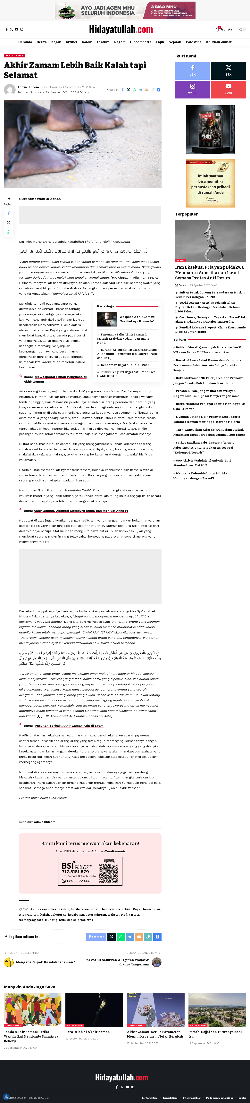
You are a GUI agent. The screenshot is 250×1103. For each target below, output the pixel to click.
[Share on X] (128, 90)
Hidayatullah (29, 914)
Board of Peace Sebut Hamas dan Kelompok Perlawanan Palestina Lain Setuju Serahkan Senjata (207, 365)
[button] (223, 29)
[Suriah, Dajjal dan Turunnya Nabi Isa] (217, 1010)
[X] (11, 29)
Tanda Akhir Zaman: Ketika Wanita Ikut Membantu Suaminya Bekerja (31, 1036)
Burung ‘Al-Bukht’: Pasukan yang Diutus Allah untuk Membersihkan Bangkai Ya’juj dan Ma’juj (127, 354)
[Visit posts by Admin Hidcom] (10, 90)
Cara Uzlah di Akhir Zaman (87, 1032)
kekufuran (58, 914)
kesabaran (76, 914)
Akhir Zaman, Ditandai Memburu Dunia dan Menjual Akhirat (81, 511)
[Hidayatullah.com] (124, 29)
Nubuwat (65, 920)
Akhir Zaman (14, 55)
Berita (181, 261)
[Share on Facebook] (122, 90)
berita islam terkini (116, 909)
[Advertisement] (90, 215)
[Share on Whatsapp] (134, 90)
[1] (38, 716)
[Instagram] (21, 29)
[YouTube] (16, 29)
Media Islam (130, 914)
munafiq (51, 920)
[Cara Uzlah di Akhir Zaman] (94, 1010)
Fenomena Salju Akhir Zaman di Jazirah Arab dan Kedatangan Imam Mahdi (123, 338)
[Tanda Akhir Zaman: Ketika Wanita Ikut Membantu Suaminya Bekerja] (33, 1010)
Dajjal (137, 909)
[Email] (146, 90)
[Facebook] (7, 29)
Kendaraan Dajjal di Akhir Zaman (125, 365)
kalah (44, 914)
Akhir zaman (40, 909)
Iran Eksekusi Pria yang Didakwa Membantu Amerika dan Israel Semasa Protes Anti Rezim (209, 273)
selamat (79, 920)
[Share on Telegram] (140, 90)
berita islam (60, 909)
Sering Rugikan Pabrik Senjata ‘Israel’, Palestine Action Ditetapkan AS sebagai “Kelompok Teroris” (203, 447)
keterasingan (96, 914)
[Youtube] (228, 89)
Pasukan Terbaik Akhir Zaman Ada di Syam (69, 725)
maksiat (114, 914)
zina (90, 920)
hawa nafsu (151, 909)
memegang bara (31, 920)
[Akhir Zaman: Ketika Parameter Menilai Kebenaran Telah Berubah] (156, 1010)
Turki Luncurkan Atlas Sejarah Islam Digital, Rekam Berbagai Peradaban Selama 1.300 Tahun (207, 307)
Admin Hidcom (28, 87)
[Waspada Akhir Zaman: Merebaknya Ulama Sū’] (107, 319)
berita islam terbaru (86, 909)
